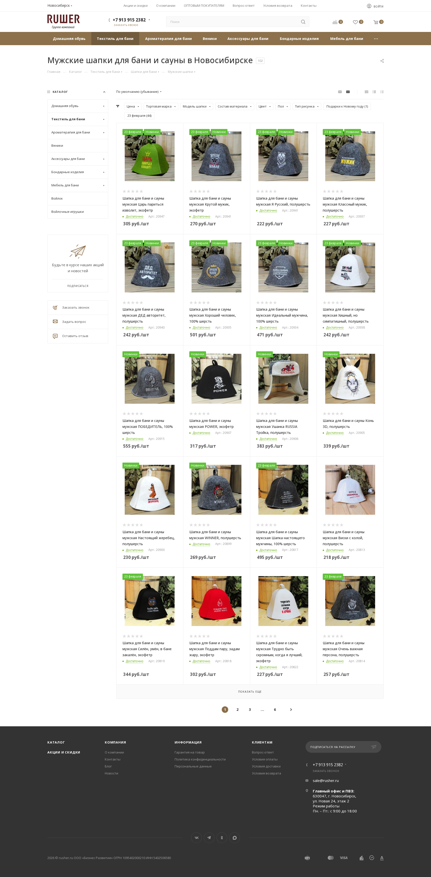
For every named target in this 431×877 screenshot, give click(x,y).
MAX (234, 837)
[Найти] (303, 21)
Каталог (56, 742)
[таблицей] (382, 92)
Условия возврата (266, 773)
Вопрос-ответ (263, 752)
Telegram (209, 837)
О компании (114, 752)
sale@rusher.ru (326, 780)
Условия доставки (266, 766)
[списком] (374, 92)
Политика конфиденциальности (200, 759)
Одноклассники (221, 837)
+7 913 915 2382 (129, 20)
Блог (108, 766)
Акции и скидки (63, 752)
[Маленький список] (339, 92)
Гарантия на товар (190, 752)
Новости (111, 773)
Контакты (112, 759)
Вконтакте (196, 837)
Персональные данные (193, 766)
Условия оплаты (265, 759)
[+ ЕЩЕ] (376, 38)
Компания (115, 742)
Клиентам (262, 742)
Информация (188, 742)
